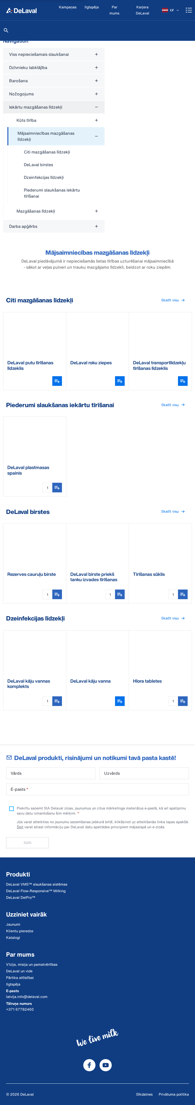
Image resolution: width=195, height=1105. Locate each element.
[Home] (21, 10)
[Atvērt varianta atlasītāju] (57, 381)
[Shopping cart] (189, 10)
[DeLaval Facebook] (89, 1065)
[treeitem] (56, 165)
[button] (173, 300)
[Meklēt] (6, 30)
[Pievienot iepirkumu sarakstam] (57, 487)
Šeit (20, 827)
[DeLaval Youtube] (106, 1065)
